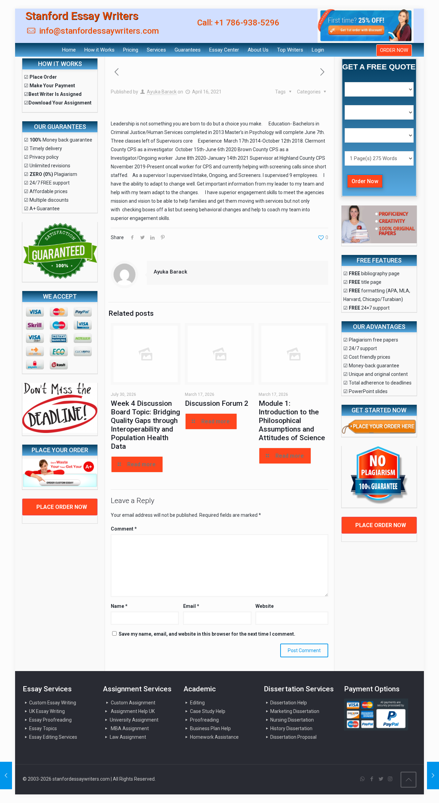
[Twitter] (380, 779)
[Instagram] (390, 779)
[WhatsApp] (362, 779)
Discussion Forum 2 (216, 403)
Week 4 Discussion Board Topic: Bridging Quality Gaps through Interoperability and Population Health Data (145, 424)
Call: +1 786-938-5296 (238, 22)
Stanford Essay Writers (81, 15)
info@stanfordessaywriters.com (98, 31)
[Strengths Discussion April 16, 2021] (6, 775)
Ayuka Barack (162, 91)
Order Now (365, 181)
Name (119, 606)
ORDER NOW (394, 50)
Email (191, 606)
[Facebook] (371, 779)
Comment (124, 529)
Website (265, 606)
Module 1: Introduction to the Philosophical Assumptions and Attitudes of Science (292, 420)
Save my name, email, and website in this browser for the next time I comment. (207, 634)
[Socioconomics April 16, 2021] (433, 775)
